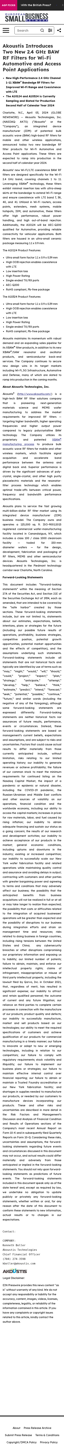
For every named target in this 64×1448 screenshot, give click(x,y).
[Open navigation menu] (6, 30)
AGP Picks (8, 5)
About (16, 1428)
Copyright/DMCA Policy (22, 1442)
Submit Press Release (18, 1435)
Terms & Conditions (47, 1435)
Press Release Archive (37, 1428)
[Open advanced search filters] (50, 30)
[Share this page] (59, 30)
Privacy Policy (49, 1442)
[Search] (42, 30)
